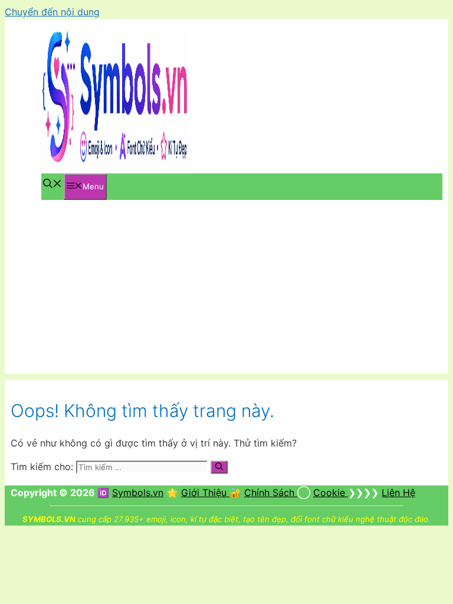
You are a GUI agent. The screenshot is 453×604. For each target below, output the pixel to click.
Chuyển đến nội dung (52, 12)
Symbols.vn (137, 492)
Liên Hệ (398, 492)
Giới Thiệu (205, 492)
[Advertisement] (226, 291)
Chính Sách (270, 492)
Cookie (330, 492)
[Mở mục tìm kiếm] (52, 185)
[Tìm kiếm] (219, 467)
